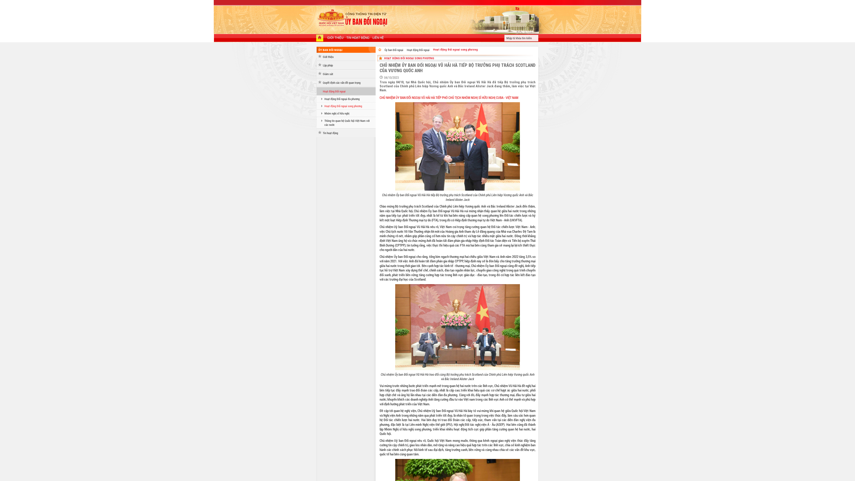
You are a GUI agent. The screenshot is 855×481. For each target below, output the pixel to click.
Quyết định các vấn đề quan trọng (341, 83)
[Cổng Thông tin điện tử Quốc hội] (380, 49)
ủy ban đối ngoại (330, 50)
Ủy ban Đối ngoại (394, 50)
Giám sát (328, 74)
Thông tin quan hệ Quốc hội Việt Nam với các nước (347, 123)
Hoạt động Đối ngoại (334, 91)
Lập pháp (328, 65)
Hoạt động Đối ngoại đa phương (342, 99)
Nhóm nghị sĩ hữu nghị (336, 113)
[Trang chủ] (319, 38)
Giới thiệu (328, 57)
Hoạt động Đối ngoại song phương (343, 106)
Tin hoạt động (330, 133)
